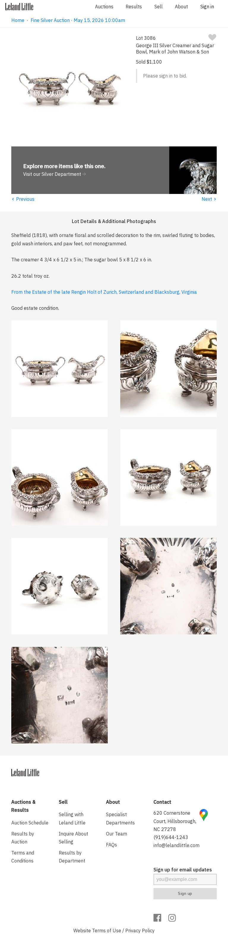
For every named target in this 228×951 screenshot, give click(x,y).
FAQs (111, 845)
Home (17, 20)
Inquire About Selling (73, 838)
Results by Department (72, 857)
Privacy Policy (140, 930)
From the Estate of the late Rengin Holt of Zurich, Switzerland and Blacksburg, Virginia (104, 292)
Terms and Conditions (22, 857)
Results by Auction (22, 838)
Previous (22, 199)
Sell (158, 7)
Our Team (116, 834)
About (181, 7)
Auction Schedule (29, 823)
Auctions (104, 7)
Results (134, 7)
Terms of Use (106, 930)
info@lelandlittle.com (176, 845)
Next (209, 199)
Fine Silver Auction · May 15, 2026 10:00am (78, 20)
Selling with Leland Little (72, 818)
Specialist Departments (120, 818)
